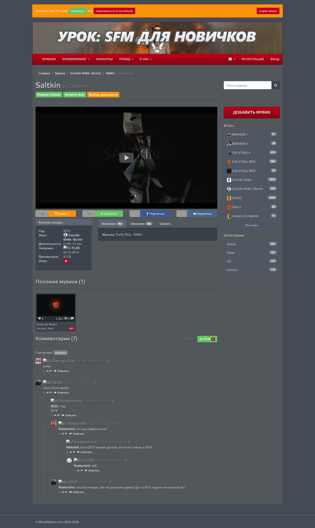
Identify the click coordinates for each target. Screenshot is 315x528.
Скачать (165, 223)
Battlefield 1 (253, 134)
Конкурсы (104, 59)
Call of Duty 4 (253, 152)
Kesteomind (70, 401)
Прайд (125, 59)
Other (251, 252)
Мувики (49, 59)
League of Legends (253, 216)
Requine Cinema (48, 94)
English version (268, 11)
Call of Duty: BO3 (253, 170)
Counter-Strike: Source (85, 73)
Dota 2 (253, 207)
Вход (274, 59)
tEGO (58, 382)
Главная (44, 73)
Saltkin (110, 73)
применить (77, 11)
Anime (251, 244)
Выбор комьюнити (103, 94)
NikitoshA (77, 423)
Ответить (63, 371)
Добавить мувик (251, 112)
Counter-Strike (253, 179)
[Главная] (36, 59)
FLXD (76, 248)
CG (251, 261)
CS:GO (253, 198)
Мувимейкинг (74, 59)
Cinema (251, 270)
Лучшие (59, 352)
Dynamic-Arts (74, 94)
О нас (145, 59)
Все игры (251, 225)
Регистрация (253, 59)
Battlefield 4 (253, 143)
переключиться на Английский (114, 11)
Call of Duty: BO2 (253, 161)
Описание (112, 223)
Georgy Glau (64, 361)
